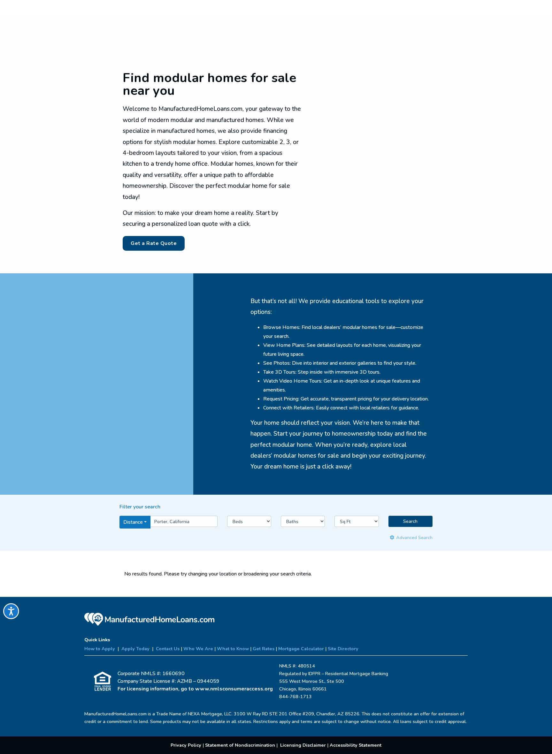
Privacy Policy (186, 745)
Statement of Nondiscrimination (240, 745)
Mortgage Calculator (301, 648)
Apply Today (135, 648)
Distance (133, 522)
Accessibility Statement (355, 745)
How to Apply (99, 648)
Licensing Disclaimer (303, 745)
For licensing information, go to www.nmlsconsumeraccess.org (195, 688)
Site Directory (343, 648)
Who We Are (198, 648)
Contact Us (168, 648)
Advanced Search (414, 537)
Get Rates (263, 648)
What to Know (233, 648)
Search (410, 521)
